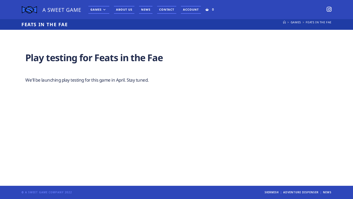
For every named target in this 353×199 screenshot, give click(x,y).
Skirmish (272, 192)
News (327, 192)
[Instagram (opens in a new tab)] (329, 9)
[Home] (284, 22)
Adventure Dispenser (301, 192)
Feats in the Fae (319, 22)
